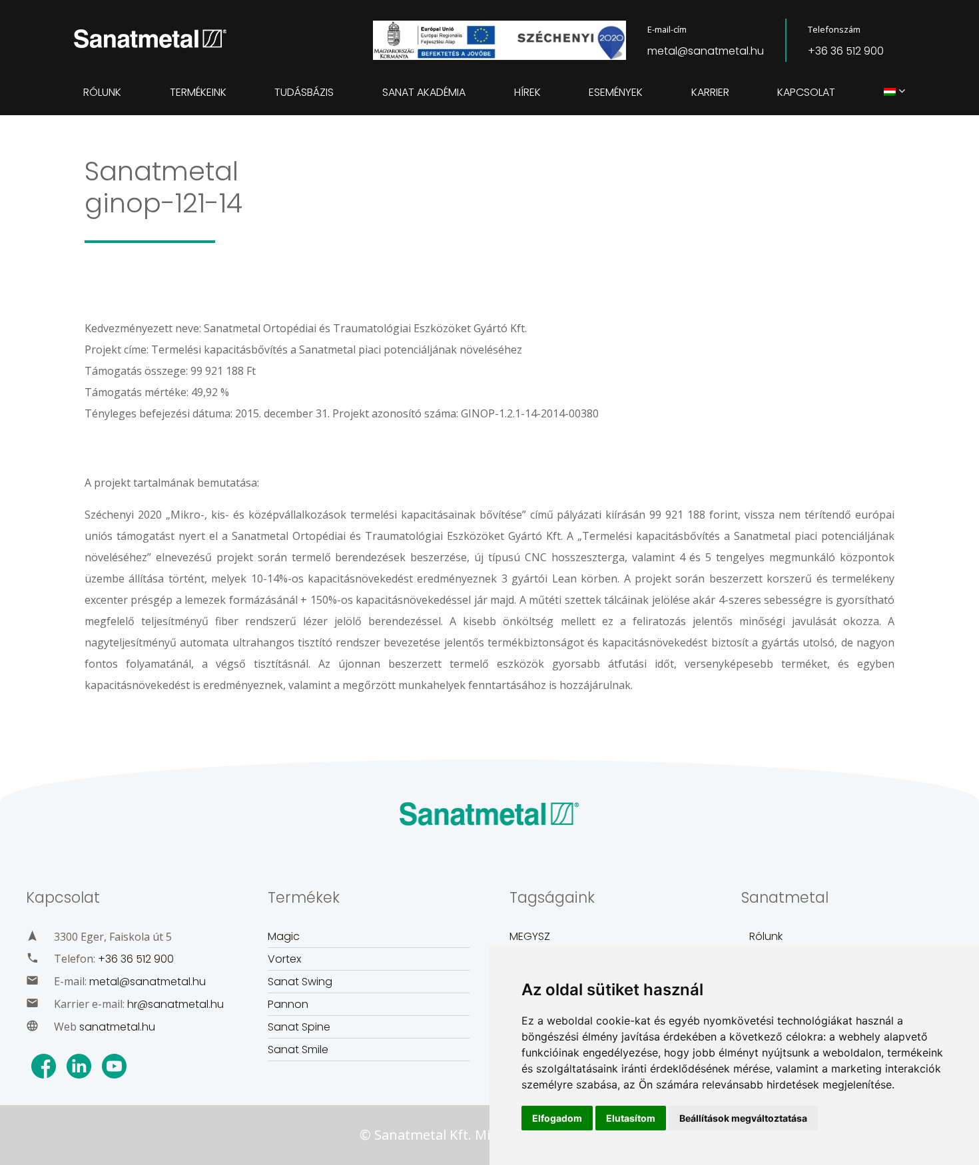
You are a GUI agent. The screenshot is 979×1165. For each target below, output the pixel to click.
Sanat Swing (300, 981)
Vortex (284, 959)
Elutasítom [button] (630, 1118)
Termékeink (198, 92)
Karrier (710, 92)
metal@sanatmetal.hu (705, 51)
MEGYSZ (529, 936)
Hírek (527, 92)
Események (616, 92)
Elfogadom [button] (557, 1118)
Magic (284, 936)
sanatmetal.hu (117, 1027)
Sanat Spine (299, 1027)
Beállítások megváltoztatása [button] (743, 1118)
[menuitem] (889, 92)
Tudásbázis (304, 92)
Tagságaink (552, 897)
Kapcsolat (806, 92)
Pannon (288, 1004)
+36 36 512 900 (846, 51)
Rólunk (102, 92)
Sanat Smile (298, 1049)
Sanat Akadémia (424, 92)
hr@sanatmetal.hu (175, 1004)
